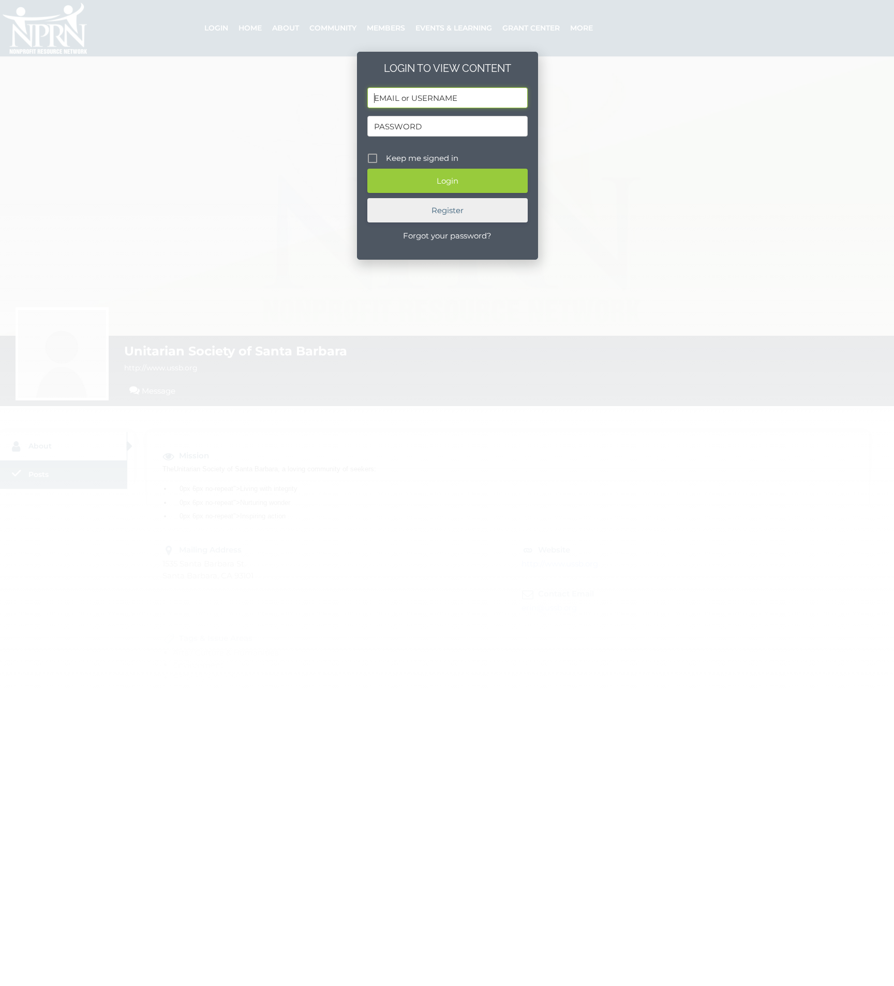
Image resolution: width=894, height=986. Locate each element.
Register (447, 210)
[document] (447, 493)
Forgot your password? (447, 236)
